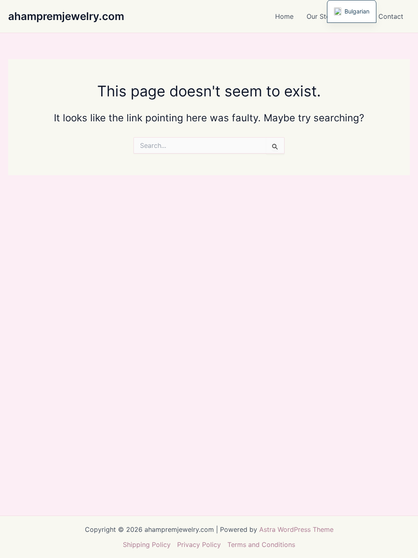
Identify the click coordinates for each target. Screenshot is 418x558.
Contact (390, 16)
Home (284, 16)
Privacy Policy (199, 544)
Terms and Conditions (261, 544)
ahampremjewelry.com (66, 16)
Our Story (321, 16)
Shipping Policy (147, 544)
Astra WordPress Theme (296, 529)
